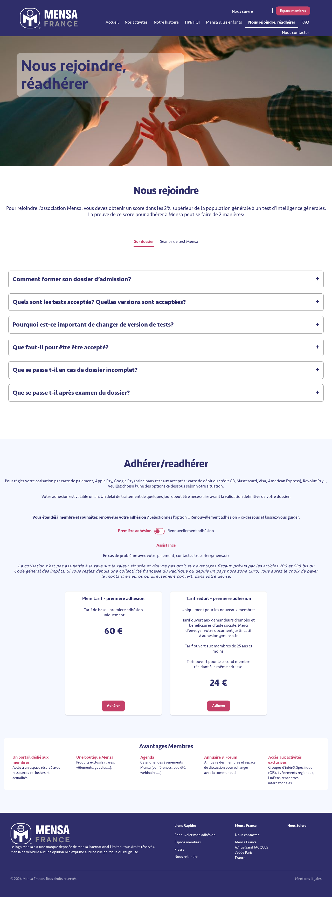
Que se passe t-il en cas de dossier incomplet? (75, 370)
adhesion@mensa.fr (220, 635)
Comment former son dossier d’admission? (72, 279)
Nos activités (136, 22)
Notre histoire (166, 22)
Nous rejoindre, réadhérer (271, 22)
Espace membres (293, 11)
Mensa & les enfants (224, 22)
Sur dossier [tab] (144, 241)
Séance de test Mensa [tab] (179, 241)
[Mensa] (49, 18)
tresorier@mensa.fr (211, 555)
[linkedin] (259, 10)
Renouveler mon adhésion (195, 835)
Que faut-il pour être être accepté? (61, 347)
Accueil (112, 22)
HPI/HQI (192, 22)
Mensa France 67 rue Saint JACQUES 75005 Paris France (251, 850)
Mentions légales (308, 879)
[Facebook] (262, 10)
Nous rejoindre (186, 856)
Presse (179, 849)
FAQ (305, 22)
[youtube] (266, 10)
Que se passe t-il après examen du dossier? (71, 393)
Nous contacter (295, 32)
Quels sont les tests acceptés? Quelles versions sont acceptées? (99, 302)
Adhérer (113, 705)
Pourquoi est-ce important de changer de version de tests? (93, 324)
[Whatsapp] (270, 10)
